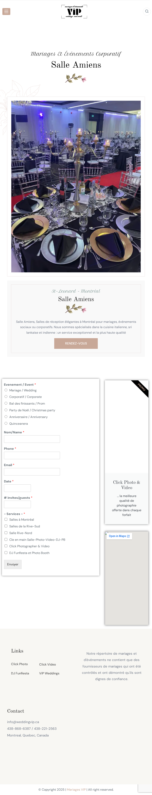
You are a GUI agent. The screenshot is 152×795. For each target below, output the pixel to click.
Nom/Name (14, 432)
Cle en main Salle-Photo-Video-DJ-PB (37, 540)
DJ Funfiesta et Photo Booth (29, 553)
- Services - (14, 514)
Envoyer (12, 564)
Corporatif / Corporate (25, 397)
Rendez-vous (76, 343)
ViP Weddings (49, 673)
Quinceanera (18, 424)
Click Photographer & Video (29, 546)
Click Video (47, 664)
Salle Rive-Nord (20, 533)
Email (9, 465)
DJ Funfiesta (20, 673)
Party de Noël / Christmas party (32, 410)
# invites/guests (18, 498)
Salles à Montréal (21, 520)
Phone (10, 449)
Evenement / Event (20, 385)
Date (9, 481)
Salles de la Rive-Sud (24, 526)
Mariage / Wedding (23, 390)
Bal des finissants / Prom (27, 403)
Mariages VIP (76, 790)
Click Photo (19, 664)
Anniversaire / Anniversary (28, 417)
